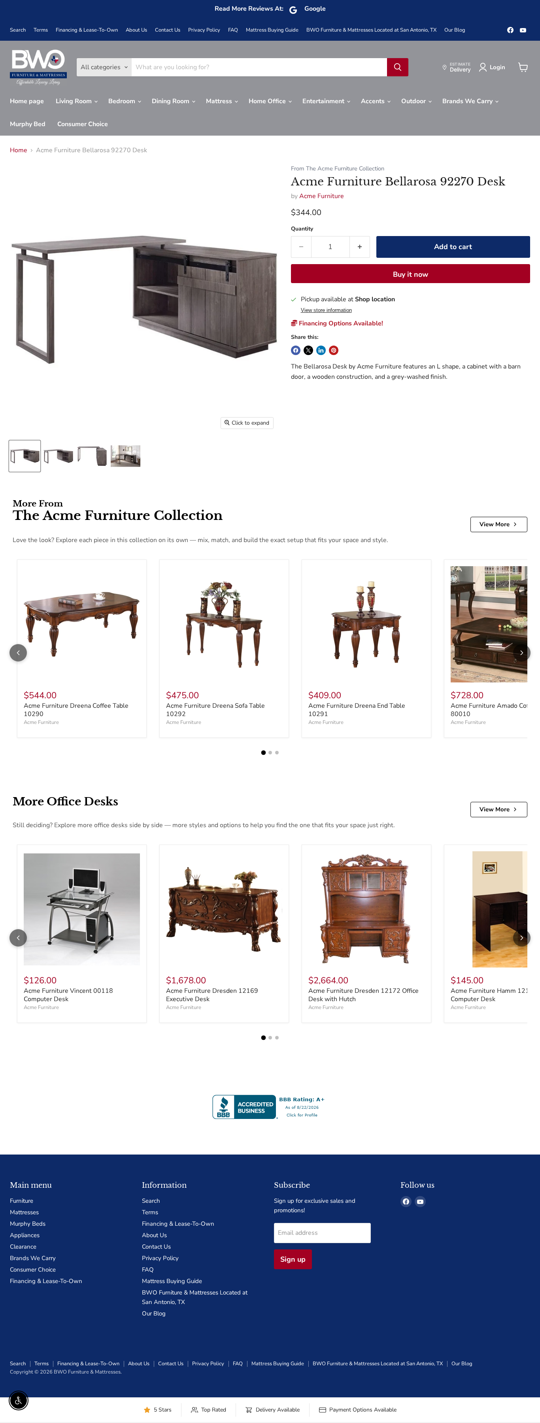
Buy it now (410, 274)
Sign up (293, 1259)
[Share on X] (308, 350)
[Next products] (522, 652)
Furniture (21, 1201)
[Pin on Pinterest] (333, 350)
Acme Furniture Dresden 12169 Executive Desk (212, 994)
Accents (373, 101)
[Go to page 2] (270, 752)
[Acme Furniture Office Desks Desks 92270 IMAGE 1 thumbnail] (24, 456)
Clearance (23, 1247)
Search (18, 30)
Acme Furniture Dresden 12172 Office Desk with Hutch (363, 994)
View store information (326, 310)
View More (495, 524)
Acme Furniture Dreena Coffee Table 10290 (76, 709)
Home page (27, 101)
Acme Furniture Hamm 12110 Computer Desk (494, 994)
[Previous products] (18, 652)
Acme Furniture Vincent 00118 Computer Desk (68, 994)
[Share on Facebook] (295, 350)
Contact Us (167, 30)
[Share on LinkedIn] (321, 350)
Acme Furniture (321, 196)
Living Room (74, 101)
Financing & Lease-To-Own (87, 30)
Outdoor (414, 101)
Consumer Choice (82, 124)
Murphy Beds (27, 1224)
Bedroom (122, 101)
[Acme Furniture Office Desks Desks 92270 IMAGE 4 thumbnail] (125, 456)
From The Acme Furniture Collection (337, 168)
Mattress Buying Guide (272, 30)
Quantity (302, 229)
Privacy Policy (204, 30)
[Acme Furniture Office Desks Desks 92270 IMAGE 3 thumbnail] (92, 456)
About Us (136, 30)
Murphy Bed (27, 124)
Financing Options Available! (340, 323)
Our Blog (454, 30)
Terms (41, 30)
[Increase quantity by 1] (360, 247)
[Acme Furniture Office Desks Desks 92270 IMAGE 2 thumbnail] (58, 456)
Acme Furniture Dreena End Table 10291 (356, 709)
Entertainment (324, 101)
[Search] (397, 67)
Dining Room (171, 101)
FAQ (233, 30)
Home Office (268, 101)
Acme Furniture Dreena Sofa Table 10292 (215, 709)
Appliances (25, 1235)
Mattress (220, 101)
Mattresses (24, 1212)
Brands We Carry (468, 101)
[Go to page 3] (277, 752)
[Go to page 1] (263, 752)
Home (18, 150)
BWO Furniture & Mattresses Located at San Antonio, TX (371, 30)
